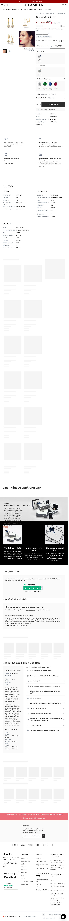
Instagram (8, 863)
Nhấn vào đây (43, 146)
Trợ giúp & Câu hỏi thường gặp (57, 855)
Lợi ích (38, 887)
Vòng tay (24, 872)
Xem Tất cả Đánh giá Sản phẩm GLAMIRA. (18, 623)
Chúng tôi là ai (40, 858)
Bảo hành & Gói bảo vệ (42, 890)
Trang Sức (45, 13)
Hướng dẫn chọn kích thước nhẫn (56, 894)
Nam (22, 875)
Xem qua (24, 854)
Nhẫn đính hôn (25, 861)
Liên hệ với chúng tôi (42, 868)
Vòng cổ (23, 867)
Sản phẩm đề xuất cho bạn (22, 487)
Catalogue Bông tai (63, 13)
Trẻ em (23, 878)
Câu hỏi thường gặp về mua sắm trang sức (57, 861)
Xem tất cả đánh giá (9, 859)
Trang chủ (38, 13)
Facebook (4, 863)
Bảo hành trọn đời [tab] (35, 681)
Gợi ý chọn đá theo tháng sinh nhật (56, 903)
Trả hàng (38, 884)
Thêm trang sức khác (27, 881)
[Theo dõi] (43, 836)
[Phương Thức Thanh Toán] (33, 845)
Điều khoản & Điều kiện (56, 914)
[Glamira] (34, 5)
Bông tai (24, 870)
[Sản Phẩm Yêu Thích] (63, 5)
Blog (4, 866)
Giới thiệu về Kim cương (57, 883)
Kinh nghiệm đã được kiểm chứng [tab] (40, 713)
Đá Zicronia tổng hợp (43, 79)
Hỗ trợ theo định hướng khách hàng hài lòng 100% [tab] (45, 686)
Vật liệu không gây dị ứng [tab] (38, 708)
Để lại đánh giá (30, 610)
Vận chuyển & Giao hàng (57, 865)
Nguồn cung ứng (41, 861)
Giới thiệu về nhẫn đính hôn (57, 887)
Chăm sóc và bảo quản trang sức (57, 868)
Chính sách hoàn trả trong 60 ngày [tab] (40, 670)
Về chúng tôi (41, 854)
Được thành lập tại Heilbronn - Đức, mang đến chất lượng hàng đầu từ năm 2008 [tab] (46, 719)
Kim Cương (40, 51)
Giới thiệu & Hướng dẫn (57, 876)
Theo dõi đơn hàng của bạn (42, 880)
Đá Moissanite (41, 65)
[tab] (43, 46)
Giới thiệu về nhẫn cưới (57, 891)
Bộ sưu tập (24, 884)
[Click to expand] (30, 43)
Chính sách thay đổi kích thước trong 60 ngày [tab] (44, 676)
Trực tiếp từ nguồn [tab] (35, 725)
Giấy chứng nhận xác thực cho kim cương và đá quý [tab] (46, 703)
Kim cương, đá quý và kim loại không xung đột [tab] (44, 730)
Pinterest (12, 863)
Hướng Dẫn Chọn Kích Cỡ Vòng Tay (57, 899)
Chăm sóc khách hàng (42, 875)
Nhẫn (22, 864)
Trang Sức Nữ (52, 13)
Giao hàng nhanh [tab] (35, 698)
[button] (33, 534)
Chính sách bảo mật (49, 918)
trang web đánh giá (17, 580)
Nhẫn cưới (24, 858)
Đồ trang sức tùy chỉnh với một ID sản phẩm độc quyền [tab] (45, 692)
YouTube (15, 863)
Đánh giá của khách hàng (42, 865)
